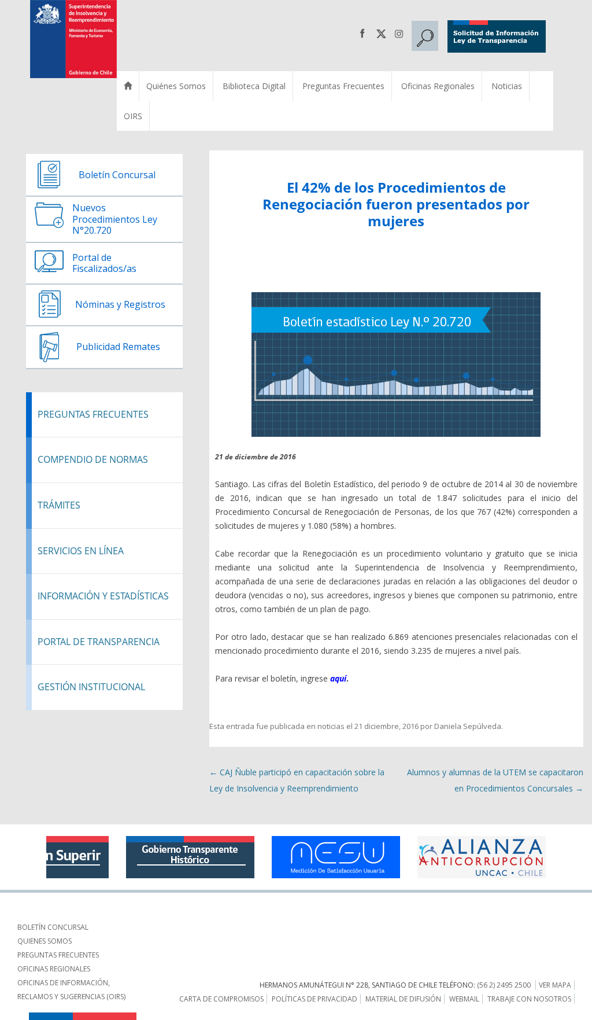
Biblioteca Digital (254, 85)
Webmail (464, 999)
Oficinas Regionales (438, 85)
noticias (331, 726)
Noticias (506, 85)
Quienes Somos (44, 941)
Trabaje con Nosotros (529, 999)
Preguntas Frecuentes (343, 85)
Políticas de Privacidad (314, 999)
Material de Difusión (403, 999)
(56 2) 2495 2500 (504, 985)
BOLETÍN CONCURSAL (52, 927)
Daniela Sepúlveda (467, 726)
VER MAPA (555, 985)
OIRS (133, 116)
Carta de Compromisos (221, 999)
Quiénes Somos (176, 85)
